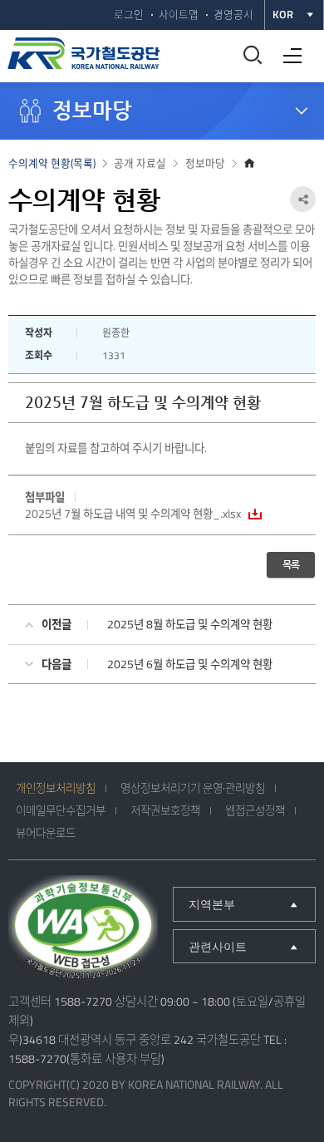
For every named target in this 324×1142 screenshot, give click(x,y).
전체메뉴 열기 (288, 49)
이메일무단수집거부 (61, 810)
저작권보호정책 (165, 810)
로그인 (129, 14)
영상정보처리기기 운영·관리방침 (192, 788)
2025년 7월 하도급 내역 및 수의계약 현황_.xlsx (133, 513)
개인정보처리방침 (56, 788)
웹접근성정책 (255, 810)
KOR (282, 14)
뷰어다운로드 (46, 833)
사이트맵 (179, 14)
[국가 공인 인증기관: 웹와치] (83, 930)
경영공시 (233, 14)
